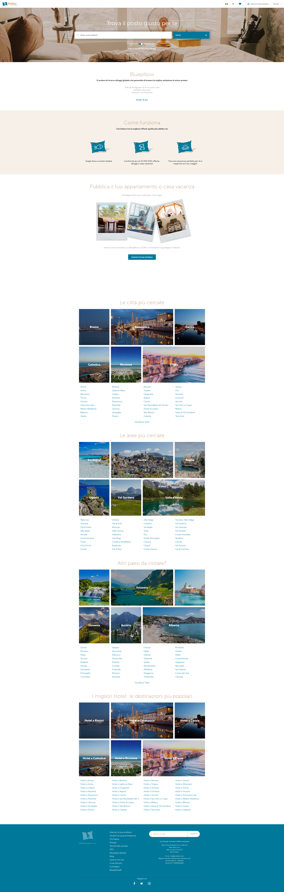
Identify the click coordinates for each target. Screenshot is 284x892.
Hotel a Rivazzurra (89, 795)
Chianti (147, 545)
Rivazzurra (117, 401)
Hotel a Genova (87, 802)
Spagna (115, 647)
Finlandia (116, 669)
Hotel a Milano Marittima (187, 798)
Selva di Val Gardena (185, 412)
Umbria (115, 520)
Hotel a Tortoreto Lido (186, 795)
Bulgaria (84, 662)
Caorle (147, 401)
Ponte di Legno (151, 408)
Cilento (178, 542)
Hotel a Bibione (182, 802)
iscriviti (193, 834)
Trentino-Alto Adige (184, 520)
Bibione (84, 412)
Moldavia (148, 669)
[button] (134, 883)
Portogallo (85, 673)
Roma (83, 387)
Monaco (84, 651)
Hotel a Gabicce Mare (122, 784)
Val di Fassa (85, 527)
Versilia (83, 534)
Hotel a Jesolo (182, 780)
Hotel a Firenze (182, 791)
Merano (147, 387)
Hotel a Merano (151, 780)
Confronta (134, 44)
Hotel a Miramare (183, 784)
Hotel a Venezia (151, 787)
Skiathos (179, 538)
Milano (178, 408)
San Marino (180, 669)
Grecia (83, 647)
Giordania (85, 669)
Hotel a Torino (182, 787)
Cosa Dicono (116, 863)
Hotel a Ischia (86, 784)
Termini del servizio (119, 846)
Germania (116, 651)
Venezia (179, 394)
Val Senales (180, 531)
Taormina (179, 416)
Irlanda (83, 665)
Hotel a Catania (119, 809)
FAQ (112, 849)
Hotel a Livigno (87, 787)
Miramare (85, 394)
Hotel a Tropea (151, 784)
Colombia (85, 676)
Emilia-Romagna (152, 538)
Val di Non (117, 549)
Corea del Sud (182, 673)
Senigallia (116, 412)
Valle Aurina (117, 531)
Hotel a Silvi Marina (121, 806)
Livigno (115, 394)
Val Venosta (180, 527)
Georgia (179, 676)
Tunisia (178, 651)
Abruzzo (116, 527)
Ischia (83, 390)
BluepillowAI (116, 870)
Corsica (147, 542)
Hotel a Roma (87, 780)
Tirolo (83, 542)
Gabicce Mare (118, 390)
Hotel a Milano (151, 802)
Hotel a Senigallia (88, 806)
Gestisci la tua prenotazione (123, 835)
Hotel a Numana (88, 791)
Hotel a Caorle (119, 795)
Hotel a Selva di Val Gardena (157, 806)
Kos (145, 534)
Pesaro (115, 416)
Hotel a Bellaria (119, 780)
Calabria (148, 523)
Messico (116, 673)
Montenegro (150, 665)
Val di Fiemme (182, 549)
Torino (83, 397)
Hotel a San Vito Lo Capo (156, 798)
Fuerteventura (87, 538)
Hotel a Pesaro (87, 809)
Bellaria (115, 387)
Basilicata (116, 545)
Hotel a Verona (151, 795)
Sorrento (179, 397)
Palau (83, 655)
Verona (178, 401)
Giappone (180, 662)
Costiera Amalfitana (121, 542)
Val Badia (148, 527)
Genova (115, 408)
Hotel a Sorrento (152, 791)
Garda (83, 416)
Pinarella (116, 405)
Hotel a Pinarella (88, 798)
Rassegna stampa (118, 853)
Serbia (147, 662)
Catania (147, 416)
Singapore (148, 673)
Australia (116, 676)
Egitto (146, 651)
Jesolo (178, 387)
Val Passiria (180, 545)
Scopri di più (142, 99)
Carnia (83, 549)
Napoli (147, 397)
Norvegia (179, 665)
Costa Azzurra (150, 549)
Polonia (115, 662)
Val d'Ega (116, 538)
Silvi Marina (149, 412)
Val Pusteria (180, 523)
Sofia (146, 531)
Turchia (83, 658)
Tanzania (148, 658)
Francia (147, 647)
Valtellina (116, 534)
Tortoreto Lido (87, 405)
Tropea (147, 390)
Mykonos (84, 520)
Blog (112, 856)
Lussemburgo (181, 658)
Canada (115, 665)
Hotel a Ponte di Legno (123, 802)
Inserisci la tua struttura (120, 832)
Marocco (116, 655)
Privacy (113, 842)
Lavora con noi (117, 859)
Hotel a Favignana (120, 787)
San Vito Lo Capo (183, 405)
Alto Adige (149, 520)
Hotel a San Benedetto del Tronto (126, 798)
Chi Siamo (114, 839)
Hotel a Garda (182, 806)
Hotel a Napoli (119, 791)
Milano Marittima (88, 408)
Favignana (148, 394)
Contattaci (114, 866)
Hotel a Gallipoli (183, 809)
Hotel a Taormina (152, 809)
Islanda (147, 655)
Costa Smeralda (182, 534)
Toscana (84, 523)
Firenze (84, 401)
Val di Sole (117, 523)
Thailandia (148, 676)
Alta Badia (85, 531)
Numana (116, 397)
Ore (177, 390)
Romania (179, 647)
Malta (177, 655)
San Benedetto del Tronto (156, 405)
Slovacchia (117, 658)
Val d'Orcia (85, 545)
